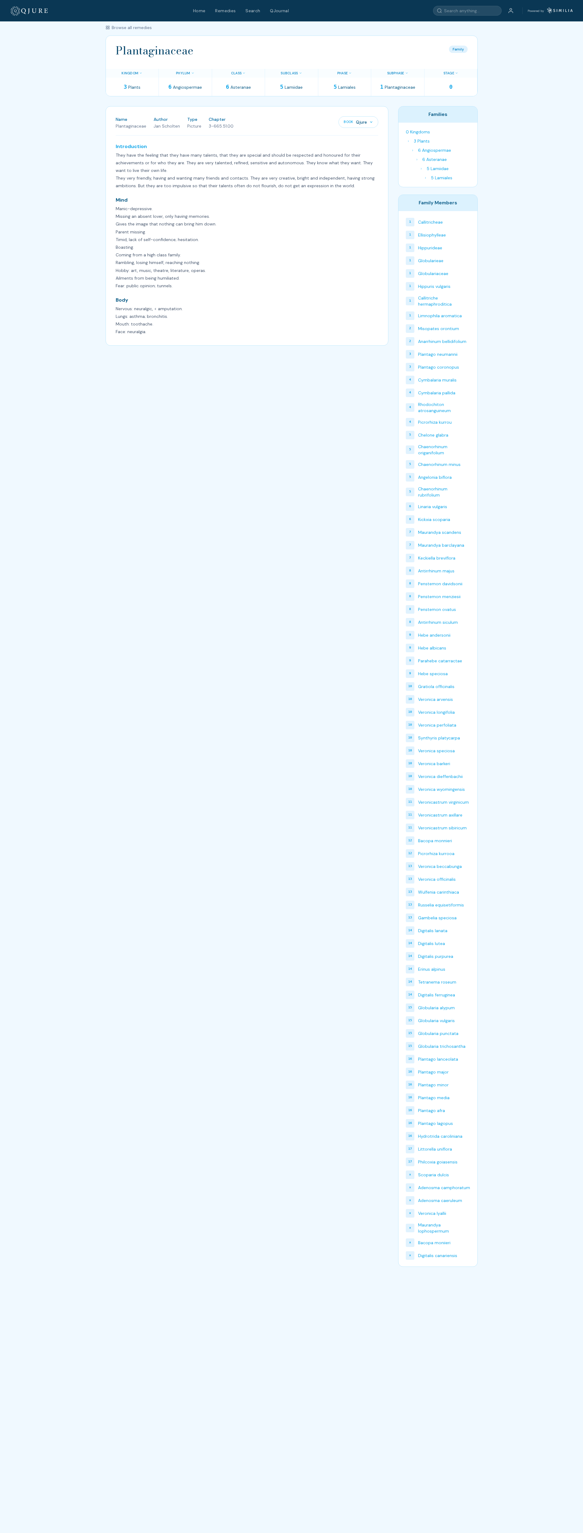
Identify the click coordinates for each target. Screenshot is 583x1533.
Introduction (131, 146)
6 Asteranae (434, 159)
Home (199, 10)
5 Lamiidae (438, 168)
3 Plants (422, 141)
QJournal (279, 10)
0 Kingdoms (418, 132)
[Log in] (510, 10)
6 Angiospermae (434, 150)
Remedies (225, 10)
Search (252, 10)
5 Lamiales (441, 177)
